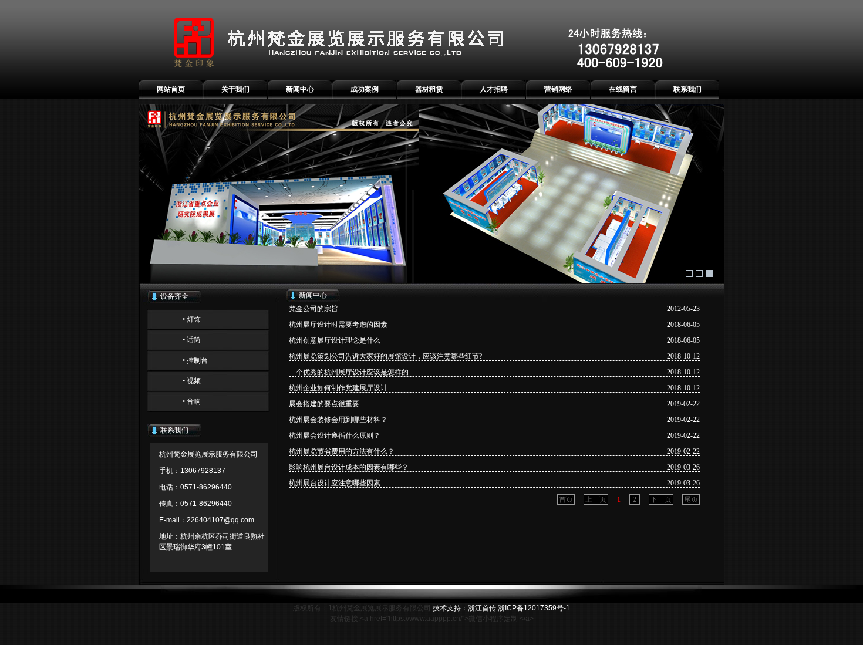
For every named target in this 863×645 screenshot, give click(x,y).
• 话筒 (192, 340)
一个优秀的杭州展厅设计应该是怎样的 (349, 372)
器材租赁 (429, 89)
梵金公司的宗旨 (313, 309)
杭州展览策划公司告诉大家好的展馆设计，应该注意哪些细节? (385, 356)
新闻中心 (300, 89)
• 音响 (192, 401)
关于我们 (235, 89)
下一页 (661, 499)
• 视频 (192, 381)
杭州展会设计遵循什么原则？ (334, 435)
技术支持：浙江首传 (464, 608)
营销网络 (558, 89)
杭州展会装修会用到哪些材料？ (338, 420)
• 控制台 (195, 360)
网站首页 (171, 89)
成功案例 (364, 89)
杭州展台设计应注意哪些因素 (334, 483)
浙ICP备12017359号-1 (534, 608)
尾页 (691, 499)
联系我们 (687, 89)
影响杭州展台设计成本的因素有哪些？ (349, 467)
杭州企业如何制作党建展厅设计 (338, 388)
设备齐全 (174, 296)
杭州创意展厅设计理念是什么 (334, 340)
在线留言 (623, 89)
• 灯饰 (192, 319)
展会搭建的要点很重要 (324, 404)
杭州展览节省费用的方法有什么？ (342, 451)
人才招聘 (494, 89)
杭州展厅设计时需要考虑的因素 (338, 324)
